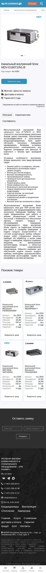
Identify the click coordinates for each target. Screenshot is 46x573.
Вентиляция (29, 506)
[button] (22, 55)
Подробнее (40, 106)
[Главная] (11, 4)
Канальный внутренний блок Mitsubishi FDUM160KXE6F (10, 307)
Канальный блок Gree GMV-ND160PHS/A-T (32, 306)
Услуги (17, 518)
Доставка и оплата (11, 522)
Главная (5, 518)
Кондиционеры (10, 506)
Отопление (7, 510)
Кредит (5, 526)
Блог (14, 526)
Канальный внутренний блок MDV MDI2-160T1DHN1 (10, 369)
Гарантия (29, 522)
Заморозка (24, 510)
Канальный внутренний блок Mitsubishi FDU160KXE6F (32, 369)
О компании (30, 518)
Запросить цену (14, 81)
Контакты (25, 526)
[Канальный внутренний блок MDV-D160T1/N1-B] (23, 55)
